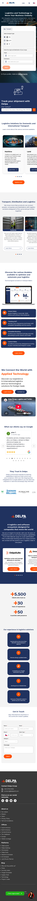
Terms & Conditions (7, 821)
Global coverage (6, 839)
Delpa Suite (4, 852)
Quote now (18, 182)
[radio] (4, 37)
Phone (5, 732)
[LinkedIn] (2, 800)
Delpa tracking (5, 848)
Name (5, 725)
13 (18, 460)
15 (24, 460)
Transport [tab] (8, 29)
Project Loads (5, 879)
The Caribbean (5, 834)
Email (20, 725)
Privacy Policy (5, 818)
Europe (3, 836)
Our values (4, 812)
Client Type (22, 732)
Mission (3, 814)
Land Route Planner (7, 859)
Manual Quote (22, 74)
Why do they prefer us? (8, 866)
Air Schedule (5, 857)
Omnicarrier (4, 850)
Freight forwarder (6, 872)
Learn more (7, 392)
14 (21, 460)
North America (5, 830)
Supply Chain (5, 875)
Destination (6, 58)
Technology (4, 877)
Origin (5, 52)
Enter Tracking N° (6, 106)
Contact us (20, 392)
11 (13, 460)
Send (7, 756)
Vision (3, 816)
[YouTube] (11, 800)
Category (6, 738)
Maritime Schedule (7, 854)
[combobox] (26, 735)
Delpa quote (5, 845)
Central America (6, 832)
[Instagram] (7, 800)
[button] (3, 446)
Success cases (5, 870)
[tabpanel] (18, 50)
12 (16, 460)
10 (30, 458)
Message (6, 745)
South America (5, 827)
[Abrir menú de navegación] (2, 3)
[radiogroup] (18, 40)
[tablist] (7, 29)
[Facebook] (15, 800)
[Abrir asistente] (31, 895)
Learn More (18, 353)
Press (3, 868)
